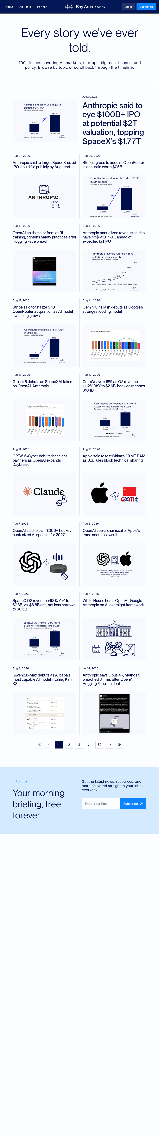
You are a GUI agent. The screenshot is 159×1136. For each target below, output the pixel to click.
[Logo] (85, 6)
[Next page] (110, 744)
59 (99, 744)
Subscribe (130, 804)
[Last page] (119, 744)
